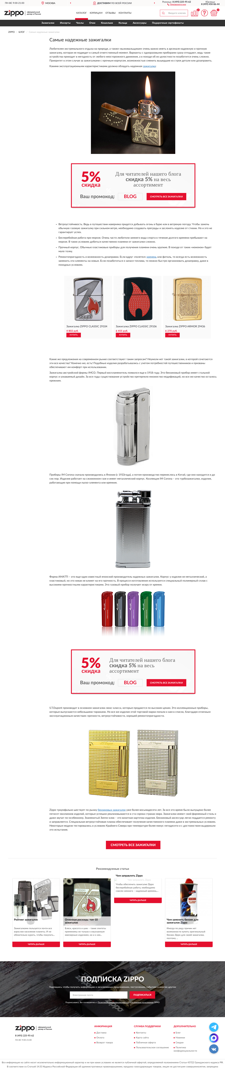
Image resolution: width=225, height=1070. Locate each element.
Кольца (123, 23)
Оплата (100, 1038)
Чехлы (80, 23)
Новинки (180, 1038)
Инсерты (65, 23)
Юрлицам (96, 13)
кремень (152, 257)
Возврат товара (104, 1043)
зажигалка (149, 66)
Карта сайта (142, 1038)
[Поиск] (163, 13)
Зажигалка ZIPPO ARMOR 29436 (185, 326)
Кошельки (107, 23)
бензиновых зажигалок (112, 810)
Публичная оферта (146, 1043)
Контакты (125, 13)
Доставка (101, 1033)
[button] (176, 4)
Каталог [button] (81, 13)
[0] (213, 13)
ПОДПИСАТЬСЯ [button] (142, 995)
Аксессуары (139, 23)
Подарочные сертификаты (168, 23)
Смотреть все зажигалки (166, 197)
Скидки (179, 1043)
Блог (178, 1033)
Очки (92, 23)
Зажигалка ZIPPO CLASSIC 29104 (86, 326)
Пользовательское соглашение (152, 1048)
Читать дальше (36, 944)
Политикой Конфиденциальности (113, 1002)
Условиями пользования (142, 1002)
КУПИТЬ (74, 335)
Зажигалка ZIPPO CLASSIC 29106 (136, 326)
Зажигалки (48, 23)
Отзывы (110, 13)
